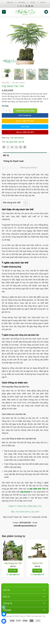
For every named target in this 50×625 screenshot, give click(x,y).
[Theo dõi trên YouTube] (32, 6)
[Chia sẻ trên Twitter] (12, 147)
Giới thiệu (21, 2)
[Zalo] (3, 621)
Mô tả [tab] (6, 155)
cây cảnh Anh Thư (37, 489)
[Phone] (3, 607)
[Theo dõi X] (24, 6)
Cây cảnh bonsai (18, 83)
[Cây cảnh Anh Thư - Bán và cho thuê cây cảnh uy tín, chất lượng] (25, 12)
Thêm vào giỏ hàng (25, 111)
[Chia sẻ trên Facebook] (8, 147)
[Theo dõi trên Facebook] (18, 6)
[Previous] (5, 43)
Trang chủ (9, 2)
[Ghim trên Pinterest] (21, 147)
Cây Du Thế (37, 563)
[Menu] (4, 12)
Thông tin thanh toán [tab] (13, 161)
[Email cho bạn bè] (16, 147)
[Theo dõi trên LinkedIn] (29, 6)
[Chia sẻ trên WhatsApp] (4, 147)
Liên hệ (42, 2)
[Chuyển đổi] (44, 590)
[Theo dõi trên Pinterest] (26, 6)
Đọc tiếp (13, 570)
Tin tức (32, 2)
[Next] (44, 43)
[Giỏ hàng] (46, 12)
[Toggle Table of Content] (24, 203)
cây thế (21, 142)
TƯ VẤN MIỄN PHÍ (13, 575)
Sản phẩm (5, 83)
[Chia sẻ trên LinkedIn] (25, 147)
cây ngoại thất (11, 142)
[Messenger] (3, 614)
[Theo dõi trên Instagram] (21, 6)
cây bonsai (25, 492)
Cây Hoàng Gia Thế (12, 563)
